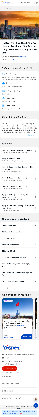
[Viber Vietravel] (11, 364)
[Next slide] (37, 25)
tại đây (20, 413)
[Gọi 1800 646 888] (35, 405)
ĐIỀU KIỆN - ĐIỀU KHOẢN (11, 384)
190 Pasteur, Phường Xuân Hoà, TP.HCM (19, 355)
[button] (19, 413)
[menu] (37, 3)
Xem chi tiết (27, 336)
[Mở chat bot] (35, 399)
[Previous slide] (2, 25)
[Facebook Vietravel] (8, 364)
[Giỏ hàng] (34, 3)
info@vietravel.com (11, 358)
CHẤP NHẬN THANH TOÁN (12, 398)
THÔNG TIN (6, 377)
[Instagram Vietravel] (6, 364)
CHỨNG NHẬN (7, 391)
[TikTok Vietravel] (14, 364)
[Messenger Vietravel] (17, 364)
